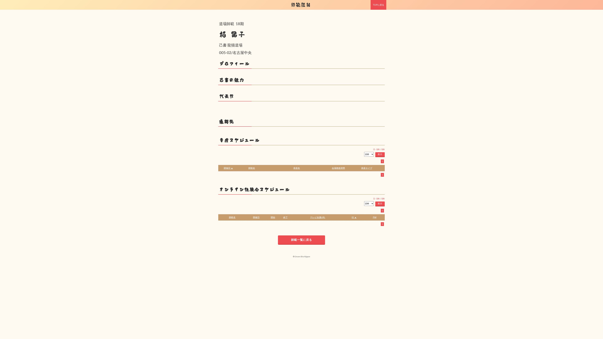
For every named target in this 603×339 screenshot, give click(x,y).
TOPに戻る (378, 4)
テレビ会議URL (317, 217)
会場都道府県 (338, 168)
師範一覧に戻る (301, 239)
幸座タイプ (366, 168)
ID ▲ (354, 217)
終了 (285, 217)
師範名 (251, 168)
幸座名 (296, 168)
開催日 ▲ (228, 168)
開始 (273, 217)
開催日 (256, 217)
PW (374, 217)
